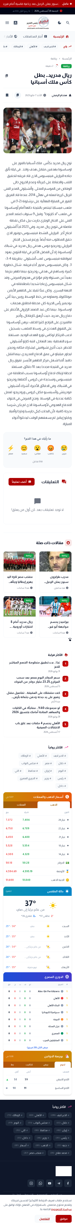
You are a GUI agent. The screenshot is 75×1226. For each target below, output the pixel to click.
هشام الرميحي (62, 95)
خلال (62, 763)
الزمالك (18, 46)
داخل (62, 785)
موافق (64, 1218)
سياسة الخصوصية (61, 1209)
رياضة (54, 58)
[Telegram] (58, 1183)
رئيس (62, 778)
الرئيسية (61, 36)
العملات (21, 804)
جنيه (63, 1145)
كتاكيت (29, 1064)
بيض (45, 1064)
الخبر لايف (50, 46)
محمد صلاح (59, 1152)
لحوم (62, 1064)
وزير (47, 778)
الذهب (53, 804)
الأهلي (33, 46)
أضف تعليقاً (21, 481)
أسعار (21, 1145)
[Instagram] (31, 1183)
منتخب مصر (34, 1152)
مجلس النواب (29, 763)
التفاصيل (44, 1218)
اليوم (62, 770)
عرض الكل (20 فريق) (37, 1047)
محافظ (33, 770)
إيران (48, 770)
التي (18, 770)
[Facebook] (68, 1183)
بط (12, 1064)
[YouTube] (49, 1183)
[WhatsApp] (40, 1183)
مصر (48, 763)
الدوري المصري (29, 778)
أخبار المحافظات (35, 36)
